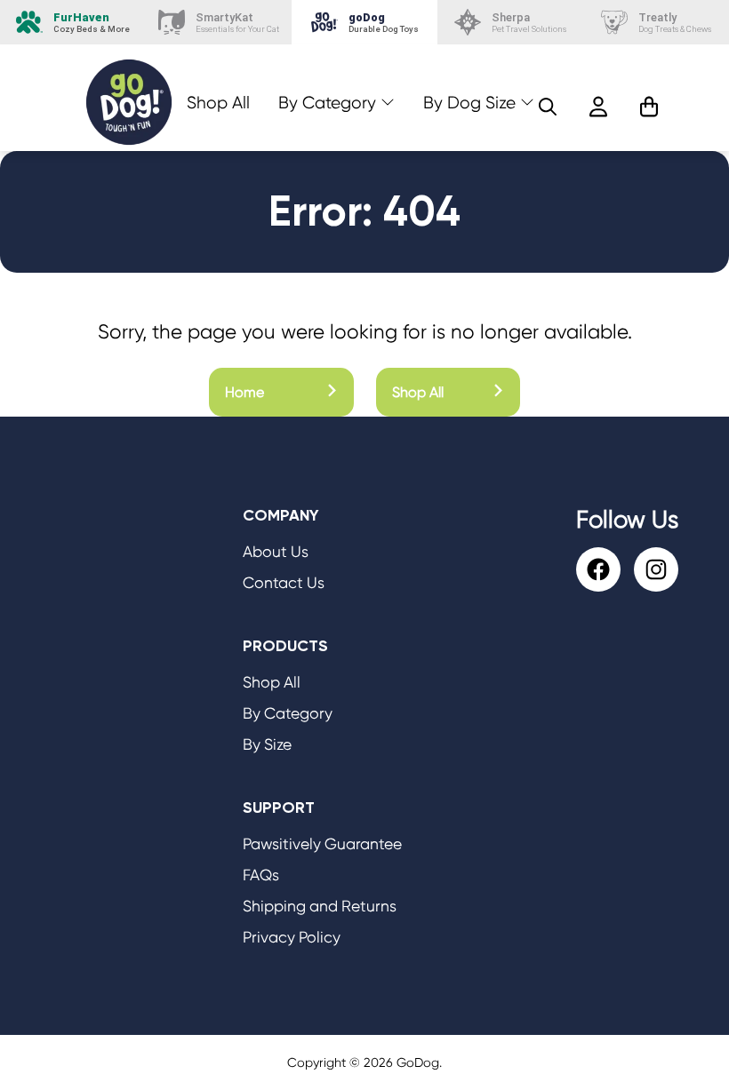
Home (244, 392)
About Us (275, 552)
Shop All (218, 102)
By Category (327, 102)
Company (281, 515)
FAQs (261, 875)
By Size (267, 744)
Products (285, 646)
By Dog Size (469, 102)
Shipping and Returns (320, 906)
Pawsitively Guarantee (322, 844)
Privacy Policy (291, 937)
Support (279, 807)
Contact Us (283, 583)
